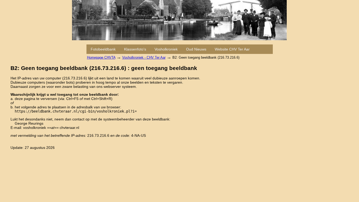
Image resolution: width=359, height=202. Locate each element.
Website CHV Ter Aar (232, 49)
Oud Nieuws (196, 49)
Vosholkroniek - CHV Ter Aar (144, 57)
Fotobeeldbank (103, 49)
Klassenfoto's (135, 49)
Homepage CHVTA (101, 57)
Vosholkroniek (166, 49)
